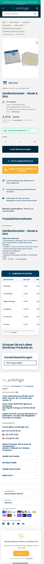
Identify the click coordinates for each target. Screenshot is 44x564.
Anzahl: (4, 133)
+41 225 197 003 (12, 435)
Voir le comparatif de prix (22, 157)
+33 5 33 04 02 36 (12, 427)
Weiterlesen (15, 108)
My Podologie (16, 383)
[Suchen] (35, 13)
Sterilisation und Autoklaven (12, 28)
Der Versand (17, 116)
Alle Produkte (14, 22)
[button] (3, 8)
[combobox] (20, 13)
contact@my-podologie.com (15, 423)
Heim (4, 22)
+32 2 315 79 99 (11, 431)
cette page (14, 329)
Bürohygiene (6, 25)
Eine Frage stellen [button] (14, 359)
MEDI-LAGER (19, 25)
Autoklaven (26, 22)
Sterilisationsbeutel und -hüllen (13, 31)
